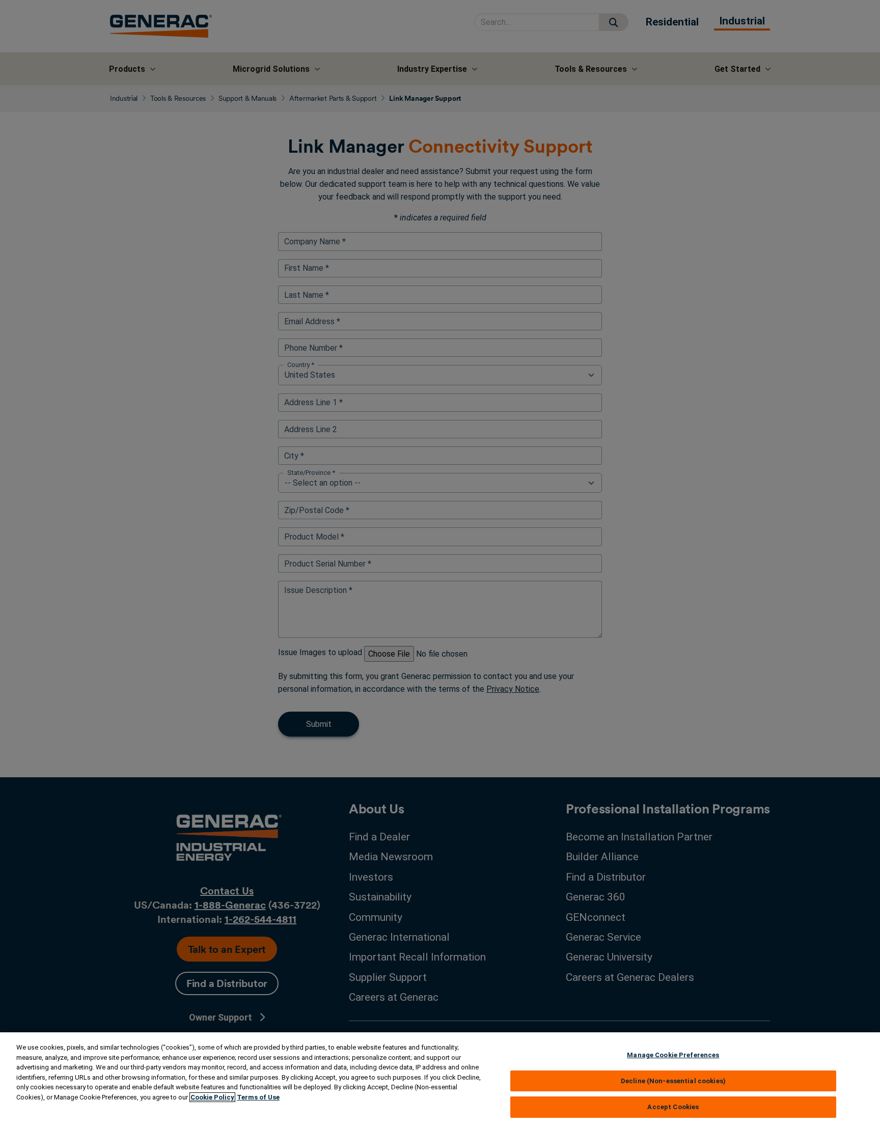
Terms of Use (258, 1097)
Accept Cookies (673, 1107)
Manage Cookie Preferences (673, 1055)
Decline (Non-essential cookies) (673, 1081)
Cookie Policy (212, 1097)
